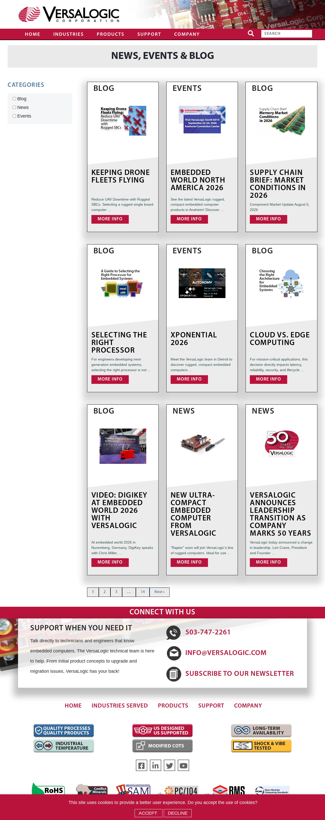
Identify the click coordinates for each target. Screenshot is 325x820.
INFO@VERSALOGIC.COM (226, 653)
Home (32, 34)
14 (143, 592)
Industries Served (120, 706)
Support (149, 34)
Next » (159, 592)
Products (110, 34)
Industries (68, 34)
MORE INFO (110, 219)
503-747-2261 (208, 632)
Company (187, 34)
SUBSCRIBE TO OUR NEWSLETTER (239, 674)
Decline (178, 813)
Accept (148, 813)
